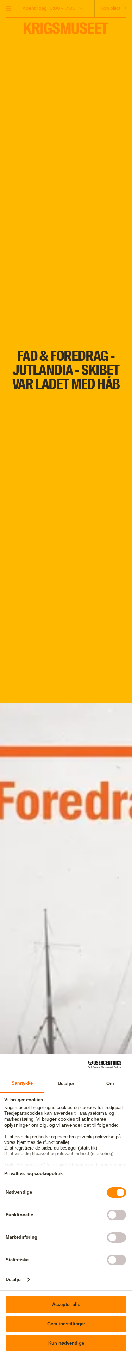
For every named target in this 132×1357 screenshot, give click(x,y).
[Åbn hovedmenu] (8, 8)
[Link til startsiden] (66, 25)
